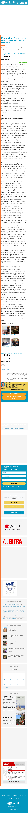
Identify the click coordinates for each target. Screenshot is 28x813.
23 (14, 682)
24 (17, 682)
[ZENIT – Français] (8, 2)
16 (14, 679)
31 (17, 684)
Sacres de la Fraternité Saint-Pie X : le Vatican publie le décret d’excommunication (15, 629)
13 (4, 679)
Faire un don (14, 394)
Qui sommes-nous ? (7, 793)
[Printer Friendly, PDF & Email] (23, 62)
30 (14, 684)
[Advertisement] (14, 20)
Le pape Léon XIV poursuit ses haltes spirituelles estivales (9, 717)
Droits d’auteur (14, 795)
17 (17, 679)
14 (7, 679)
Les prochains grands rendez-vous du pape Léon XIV (9, 708)
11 (20, 677)
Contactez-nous (22, 795)
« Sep (4, 687)
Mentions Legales (6, 795)
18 (20, 679)
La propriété (15, 793)
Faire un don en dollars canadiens (14, 397)
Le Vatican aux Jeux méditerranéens (10, 618)
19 (23, 679)
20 (4, 682)
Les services (22, 793)
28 (7, 684)
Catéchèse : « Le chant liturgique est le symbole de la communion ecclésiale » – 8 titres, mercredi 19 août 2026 (13, 611)
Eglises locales (18, 353)
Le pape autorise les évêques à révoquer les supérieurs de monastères (16, 656)
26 (23, 682)
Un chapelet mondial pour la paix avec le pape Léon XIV (16, 636)
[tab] (8, 764)
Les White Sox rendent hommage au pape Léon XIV (13, 615)
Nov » (6, 687)
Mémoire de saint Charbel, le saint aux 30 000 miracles (16, 642)
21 (7, 682)
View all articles (5, 369)
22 (10, 682)
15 (10, 679)
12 (23, 677)
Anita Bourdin (17, 53)
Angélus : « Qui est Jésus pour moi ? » (10, 604)
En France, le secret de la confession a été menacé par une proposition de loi (16, 649)
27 (4, 684)
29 (10, 684)
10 (17, 677)
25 (20, 682)
